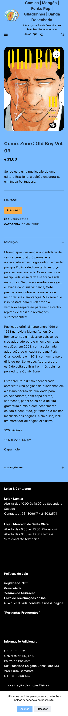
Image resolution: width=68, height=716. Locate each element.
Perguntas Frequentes (22, 612)
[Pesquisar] (62, 34)
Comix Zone (30, 224)
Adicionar (13, 210)
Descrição (11, 242)
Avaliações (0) (13, 467)
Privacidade (12, 588)
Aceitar (24, 708)
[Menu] (6, 34)
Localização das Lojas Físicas (27, 685)
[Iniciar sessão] (41, 34)
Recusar (43, 708)
